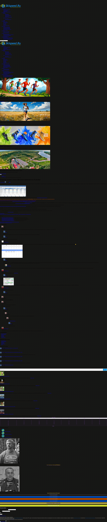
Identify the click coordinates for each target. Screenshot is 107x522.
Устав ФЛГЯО (7, 52)
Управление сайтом (3, 515)
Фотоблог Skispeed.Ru (6, 64)
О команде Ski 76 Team (6, 47)
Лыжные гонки (3, 334)
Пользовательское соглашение (7, 76)
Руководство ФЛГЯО (8, 53)
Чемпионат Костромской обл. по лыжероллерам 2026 (7, 406)
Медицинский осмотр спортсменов (8, 72)
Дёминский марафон (7, 431)
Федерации (3, 50)
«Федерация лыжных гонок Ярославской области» (22, 203)
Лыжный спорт (3, 340)
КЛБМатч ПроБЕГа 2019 (6, 49)
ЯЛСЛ (4, 55)
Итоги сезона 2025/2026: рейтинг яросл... (7, 217)
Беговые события (3, 341)
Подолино (16, 214)
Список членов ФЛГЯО (8, 54)
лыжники (1, 214)
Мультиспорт (5, 59)
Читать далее (37, 385)
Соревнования (4, 176)
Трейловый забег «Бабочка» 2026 (4, 383)
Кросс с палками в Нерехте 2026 (4, 376)
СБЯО (4, 57)
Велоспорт (2, 342)
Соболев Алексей (6, 287)
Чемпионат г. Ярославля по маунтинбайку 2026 (7, 391)
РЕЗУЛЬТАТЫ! (2, 101)
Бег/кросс (2, 335)
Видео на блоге (5, 67)
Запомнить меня (3, 512)
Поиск (105, 369)
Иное (2, 344)
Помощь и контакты (4, 74)
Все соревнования (3, 333)
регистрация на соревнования (10, 214)
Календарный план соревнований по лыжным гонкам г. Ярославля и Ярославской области (13, 206)
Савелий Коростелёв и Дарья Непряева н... (8, 218)
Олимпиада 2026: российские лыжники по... (8, 220)
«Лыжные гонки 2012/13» (28, 202)
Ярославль (4, 214)
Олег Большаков (6, 242)
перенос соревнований (22, 214)
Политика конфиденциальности (7, 75)
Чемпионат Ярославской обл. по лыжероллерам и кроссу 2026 (13, 352)
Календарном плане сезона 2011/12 (42, 197)
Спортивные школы (6, 71)
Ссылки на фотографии (6, 65)
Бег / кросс (4, 60)
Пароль (1, 511)
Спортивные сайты (6, 73)
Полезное (3, 68)
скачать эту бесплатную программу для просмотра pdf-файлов (23, 201)
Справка (3, 70)
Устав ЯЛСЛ (7, 56)
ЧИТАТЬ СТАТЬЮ (2, 125)
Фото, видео (3, 63)
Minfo (9, 182)
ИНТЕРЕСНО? (2, 149)
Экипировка (5, 48)
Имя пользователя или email (4, 509)
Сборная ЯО (7, 51)
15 (84, 421)
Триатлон (4, 61)
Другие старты (3, 337)
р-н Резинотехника (28, 214)
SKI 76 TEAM (4, 46)
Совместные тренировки (8, 434)
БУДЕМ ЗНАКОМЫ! (3, 173)
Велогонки (4, 62)
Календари (3, 58)
